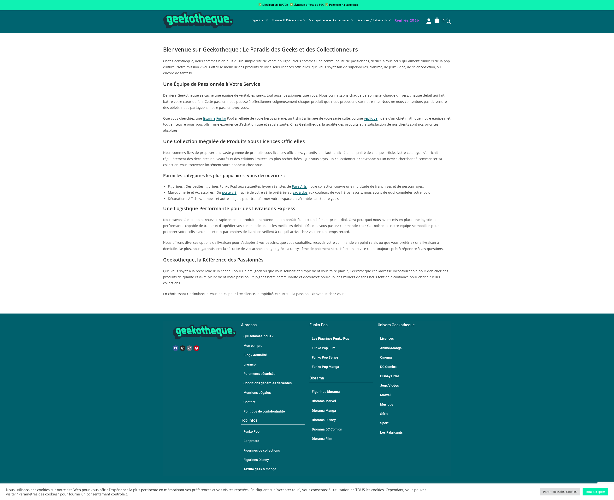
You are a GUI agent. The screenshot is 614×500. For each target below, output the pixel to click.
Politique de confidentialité (264, 411)
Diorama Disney (324, 420)
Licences (387, 338)
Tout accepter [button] (595, 491)
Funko (221, 118)
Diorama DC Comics (327, 429)
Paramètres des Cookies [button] (560, 491)
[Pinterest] (196, 348)
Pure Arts (299, 186)
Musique (386, 404)
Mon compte (252, 346)
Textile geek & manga (259, 469)
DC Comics (388, 367)
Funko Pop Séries (325, 357)
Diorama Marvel (324, 401)
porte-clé (229, 192)
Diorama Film (322, 439)
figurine (209, 118)
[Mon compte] (429, 21)
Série (384, 414)
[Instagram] (182, 348)
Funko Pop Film (323, 348)
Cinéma (386, 357)
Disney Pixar (389, 376)
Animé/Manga (391, 348)
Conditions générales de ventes (267, 383)
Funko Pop (251, 431)
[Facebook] (175, 348)
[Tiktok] (189, 348)
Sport (384, 423)
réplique (371, 118)
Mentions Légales (257, 393)
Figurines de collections (261, 450)
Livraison (250, 364)
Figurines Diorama (326, 392)
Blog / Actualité (255, 355)
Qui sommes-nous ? (258, 336)
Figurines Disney (256, 460)
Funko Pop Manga (325, 367)
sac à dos (300, 192)
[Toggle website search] (448, 21)
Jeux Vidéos (389, 385)
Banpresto (251, 441)
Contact (249, 402)
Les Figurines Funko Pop (330, 338)
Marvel (385, 395)
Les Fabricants (391, 432)
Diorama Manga (324, 411)
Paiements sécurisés (259, 374)
